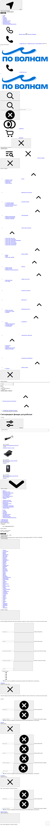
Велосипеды (5, 502)
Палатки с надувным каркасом (11, 269)
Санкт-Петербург (6, 589)
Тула (4, 600)
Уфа (4, 602)
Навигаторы (7, 345)
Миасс (4, 574)
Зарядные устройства (9, 218)
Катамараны (7, 182)
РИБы (6, 256)
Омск (4, 580)
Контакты (5, 19)
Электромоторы (6, 495)
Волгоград (5, 555)
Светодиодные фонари (10, 323)
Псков (4, 584)
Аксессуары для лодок (10, 238)
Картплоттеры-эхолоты (10, 347)
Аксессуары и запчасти (8, 496)
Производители (6, 21)
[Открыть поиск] (10, 96)
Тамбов (4, 595)
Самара (4, 588)
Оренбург (5, 581)
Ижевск (4, 562)
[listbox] (25, 430)
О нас (4, 15)
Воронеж (5, 558)
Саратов (4, 590)
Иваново (5, 561)
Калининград (6, 565)
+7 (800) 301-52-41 (4, 519)
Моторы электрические (10, 216)
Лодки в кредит (8, 183)
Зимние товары (6, 507)
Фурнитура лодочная (7, 501)
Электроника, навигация (8, 505)
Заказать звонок (4, 148)
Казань (4, 564)
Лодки (4, 490)
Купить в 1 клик (10, 447)
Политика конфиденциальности (9, 24)
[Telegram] (2, 13)
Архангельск (5, 551)
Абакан (4, 550)
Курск (4, 571)
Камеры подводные (9, 348)
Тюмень (4, 601)
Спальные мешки (9, 324)
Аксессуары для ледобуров (11, 243)
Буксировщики (8, 325)
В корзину (5, 447)
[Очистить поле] (24, 627)
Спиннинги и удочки (9, 311)
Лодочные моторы (7, 493)
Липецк (4, 572)
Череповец (5, 605)
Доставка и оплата (7, 20)
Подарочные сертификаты (8, 506)
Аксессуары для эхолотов (10, 244)
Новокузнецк (5, 578)
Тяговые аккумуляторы (10, 217)
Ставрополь (5, 593)
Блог (4, 16)
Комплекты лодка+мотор (8, 492)
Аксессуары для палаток (10, 241)
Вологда (4, 557)
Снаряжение (5, 504)
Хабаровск (5, 603)
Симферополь (6, 591)
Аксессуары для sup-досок (10, 242)
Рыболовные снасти (7, 503)
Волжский (5, 556)
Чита (4, 606)
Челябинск (5, 604)
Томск (4, 599)
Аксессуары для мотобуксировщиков (13, 240)
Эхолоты (7, 346)
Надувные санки (8, 280)
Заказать (2, 722)
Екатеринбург (6, 559)
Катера (6, 255)
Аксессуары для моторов (10, 239)
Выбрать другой (10, 11)
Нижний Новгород (7, 577)
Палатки (4, 498)
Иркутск (4, 563)
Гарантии (5, 18)
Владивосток (5, 554)
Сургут (4, 594)
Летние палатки (8, 268)
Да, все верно (3, 11)
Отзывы (4, 17)
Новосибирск (6, 579)
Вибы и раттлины (9, 310)
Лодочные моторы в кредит (11, 204)
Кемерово (5, 566)
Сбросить (10, 390)
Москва (4, 575)
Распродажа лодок (7, 22)
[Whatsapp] (5, 13)
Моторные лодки (8, 179)
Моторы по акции (9, 206)
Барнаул (4, 552)
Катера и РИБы (6, 497)
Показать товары (4, 390)
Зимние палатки (8, 267)
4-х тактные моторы (9, 203)
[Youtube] (4, 13)
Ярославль (5, 607)
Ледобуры (7, 368)
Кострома (5, 568)
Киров (4, 567)
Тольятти (5, 597)
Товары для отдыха (7, 500)
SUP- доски (7, 281)
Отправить (2, 683)
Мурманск (5, 576)
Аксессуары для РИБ (9, 257)
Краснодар (5, 569)
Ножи (6, 322)
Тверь (4, 596)
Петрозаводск (6, 583)
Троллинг (7, 312)
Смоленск (5, 592)
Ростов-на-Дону (6, 585)
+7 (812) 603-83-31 (4, 520)
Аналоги (5, 462)
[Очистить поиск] (10, 115)
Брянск (4, 553)
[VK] (1, 13)
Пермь (4, 582)
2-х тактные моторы (9, 202)
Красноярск (5, 570)
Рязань (4, 587)
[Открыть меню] (0, 73)
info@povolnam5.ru (4, 521)
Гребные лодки (8, 180)
